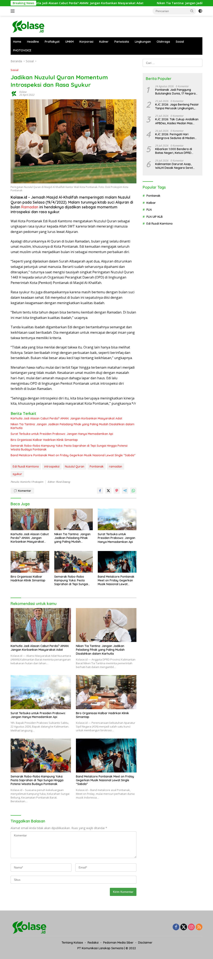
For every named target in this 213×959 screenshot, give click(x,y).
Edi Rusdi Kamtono (26, 466)
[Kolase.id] (28, 26)
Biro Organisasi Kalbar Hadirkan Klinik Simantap (44, 440)
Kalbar (151, 203)
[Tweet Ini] (108, 491)
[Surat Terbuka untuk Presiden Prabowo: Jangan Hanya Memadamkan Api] (117, 519)
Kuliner (104, 42)
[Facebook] (176, 927)
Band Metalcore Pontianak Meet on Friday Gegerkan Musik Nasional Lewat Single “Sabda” (73, 455)
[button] (192, 10)
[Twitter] (183, 927)
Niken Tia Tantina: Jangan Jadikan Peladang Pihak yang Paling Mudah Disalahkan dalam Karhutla (72, 426)
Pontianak (97, 466)
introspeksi (51, 466)
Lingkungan (143, 42)
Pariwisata (121, 42)
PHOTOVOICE (22, 50)
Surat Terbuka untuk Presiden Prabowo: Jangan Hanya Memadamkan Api (62, 434)
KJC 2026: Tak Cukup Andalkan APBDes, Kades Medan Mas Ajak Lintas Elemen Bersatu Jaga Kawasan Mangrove (176, 121)
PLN (149, 209)
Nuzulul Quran (74, 466)
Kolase (23, 92)
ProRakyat (52, 42)
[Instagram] (191, 927)
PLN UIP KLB (154, 217)
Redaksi (93, 942)
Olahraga (163, 42)
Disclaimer (145, 942)
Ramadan (29, 207)
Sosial (180, 42)
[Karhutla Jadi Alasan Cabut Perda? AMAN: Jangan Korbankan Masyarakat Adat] (30, 519)
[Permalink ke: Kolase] (14, 93)
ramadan (115, 466)
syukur (17, 474)
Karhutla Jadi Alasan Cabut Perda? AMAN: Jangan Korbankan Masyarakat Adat (58, 3)
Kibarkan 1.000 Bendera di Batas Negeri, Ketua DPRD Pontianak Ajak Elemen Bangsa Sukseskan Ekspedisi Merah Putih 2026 (176, 151)
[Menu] (13, 11)
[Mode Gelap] (200, 11)
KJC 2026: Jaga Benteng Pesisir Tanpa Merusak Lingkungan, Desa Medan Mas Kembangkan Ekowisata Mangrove (177, 106)
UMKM (69, 42)
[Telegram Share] (125, 491)
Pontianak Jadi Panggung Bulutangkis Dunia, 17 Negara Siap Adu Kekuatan (175, 91)
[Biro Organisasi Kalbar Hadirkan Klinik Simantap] (30, 562)
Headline (33, 42)
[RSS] (199, 927)
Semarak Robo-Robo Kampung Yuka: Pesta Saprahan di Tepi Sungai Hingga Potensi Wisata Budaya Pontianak (69, 447)
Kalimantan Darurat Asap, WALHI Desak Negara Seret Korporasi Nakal (174, 166)
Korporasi (86, 42)
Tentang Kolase (72, 942)
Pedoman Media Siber (118, 942)
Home (17, 42)
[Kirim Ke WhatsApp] (133, 491)
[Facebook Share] (100, 491)
